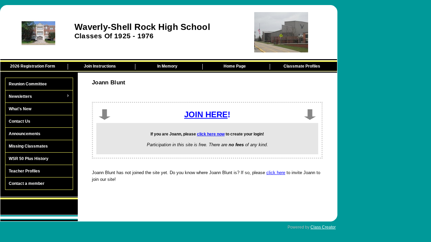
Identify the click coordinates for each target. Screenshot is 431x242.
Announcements (24, 133)
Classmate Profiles (302, 66)
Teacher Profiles (24, 171)
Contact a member (26, 183)
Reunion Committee (28, 84)
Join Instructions (100, 66)
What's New (20, 109)
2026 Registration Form (32, 66)
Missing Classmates (28, 146)
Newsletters (18, 96)
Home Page (235, 66)
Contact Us (19, 121)
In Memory (167, 66)
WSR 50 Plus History (28, 158)
